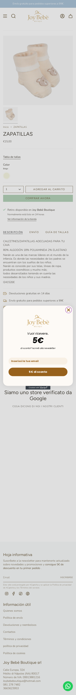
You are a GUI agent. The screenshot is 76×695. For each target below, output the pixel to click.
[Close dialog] (68, 310)
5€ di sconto (38, 372)
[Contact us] (68, 686)
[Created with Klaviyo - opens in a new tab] (38, 387)
